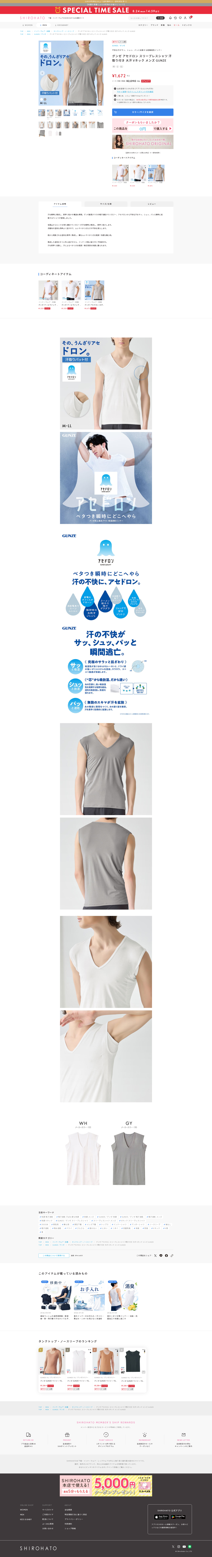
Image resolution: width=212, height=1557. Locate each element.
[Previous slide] (42, 73)
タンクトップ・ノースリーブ (64, 31)
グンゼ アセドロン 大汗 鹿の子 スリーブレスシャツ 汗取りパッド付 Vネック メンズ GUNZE (94, 305)
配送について (47, 1519)
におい (104, 1228)
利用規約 (68, 1524)
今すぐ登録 (121, 92)
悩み (169, 25)
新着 (163, 25)
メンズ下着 (91, 1224)
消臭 (137, 1228)
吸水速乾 (57, 1228)
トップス (104, 1224)
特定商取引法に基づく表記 (76, 1514)
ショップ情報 (70, 1528)
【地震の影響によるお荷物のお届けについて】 (106, 4)
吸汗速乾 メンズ (155, 1217)
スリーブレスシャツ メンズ (104, 1221)
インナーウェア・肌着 (42, 31)
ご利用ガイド (47, 1514)
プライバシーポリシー (74, 1519)
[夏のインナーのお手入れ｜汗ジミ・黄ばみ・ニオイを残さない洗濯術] (89, 1295)
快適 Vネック (47, 1221)
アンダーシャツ (138, 1224)
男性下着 (78, 1224)
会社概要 (68, 1510)
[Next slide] (100, 73)
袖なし (168, 1224)
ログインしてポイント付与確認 (140, 92)
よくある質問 (47, 1524)
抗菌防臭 (127, 1228)
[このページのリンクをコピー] (171, 1255)
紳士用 (66, 1224)
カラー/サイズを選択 (142, 112)
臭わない (93, 1228)
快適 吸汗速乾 (47, 1217)
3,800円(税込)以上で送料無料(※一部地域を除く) (106, 1)
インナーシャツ (120, 1224)
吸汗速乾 (45, 1228)
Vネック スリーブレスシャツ (133, 1221)
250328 (44, 1224)
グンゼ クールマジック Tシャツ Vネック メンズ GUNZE (71, 305)
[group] (67, 115)
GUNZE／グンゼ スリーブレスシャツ (73, 1221)
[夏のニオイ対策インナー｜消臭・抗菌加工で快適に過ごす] (122, 1295)
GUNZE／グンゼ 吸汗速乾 (132, 1217)
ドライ (69, 1228)
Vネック (156, 1228)
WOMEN (24, 1510)
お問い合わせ (47, 1528)
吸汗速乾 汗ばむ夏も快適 (68, 1217)
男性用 (56, 1224)
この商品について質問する (54, 1256)
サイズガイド (47, 1510)
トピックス (187, 25)
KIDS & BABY (26, 1519)
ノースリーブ (155, 1224)
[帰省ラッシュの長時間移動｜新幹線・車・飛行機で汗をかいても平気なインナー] (55, 1295)
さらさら (80, 1228)
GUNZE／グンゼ (40, 34)
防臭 (146, 1228)
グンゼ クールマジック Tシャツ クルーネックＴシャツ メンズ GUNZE (48, 305)
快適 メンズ (89, 1217)
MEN (28, 31)
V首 (166, 1228)
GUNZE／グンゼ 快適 (108, 1217)
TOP (21, 31)
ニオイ (115, 1228)
